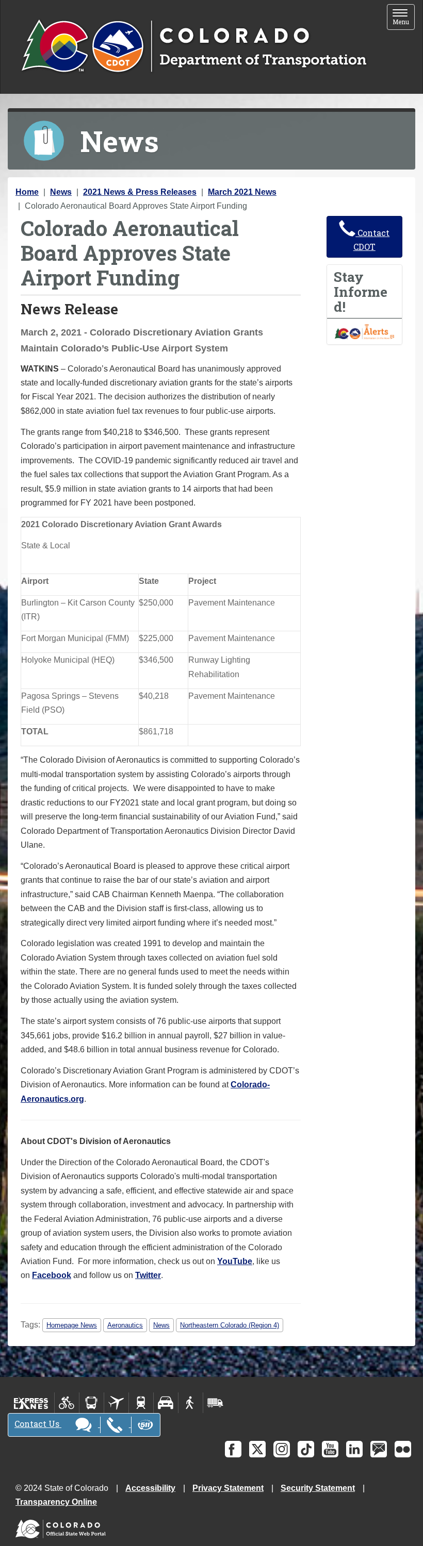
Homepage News (71, 1325)
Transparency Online (56, 1502)
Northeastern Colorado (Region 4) (229, 1325)
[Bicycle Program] (66, 1402)
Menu (404, 18)
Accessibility (150, 1488)
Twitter (148, 1275)
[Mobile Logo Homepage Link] (194, 47)
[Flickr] (403, 1449)
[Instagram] (281, 1449)
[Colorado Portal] (62, 1526)
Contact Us (37, 1423)
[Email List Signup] (378, 1449)
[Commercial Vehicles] (215, 1402)
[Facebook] (233, 1449)
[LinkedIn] (354, 1449)
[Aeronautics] (116, 1402)
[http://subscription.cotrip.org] (365, 331)
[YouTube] (330, 1449)
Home (27, 192)
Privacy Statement (228, 1488)
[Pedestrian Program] (190, 1402)
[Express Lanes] (31, 1402)
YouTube (234, 1261)
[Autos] (165, 1402)
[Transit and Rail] (91, 1402)
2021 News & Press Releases (140, 192)
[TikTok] (306, 1449)
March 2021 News (242, 192)
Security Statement (318, 1488)
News (61, 192)
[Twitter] (257, 1449)
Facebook (51, 1275)
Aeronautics (125, 1325)
